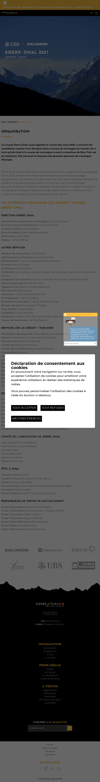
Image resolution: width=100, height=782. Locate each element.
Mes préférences (26, 418)
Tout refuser (53, 408)
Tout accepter (24, 408)
